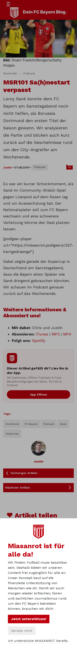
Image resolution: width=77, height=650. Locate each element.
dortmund (12, 423)
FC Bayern (31, 423)
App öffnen (38, 394)
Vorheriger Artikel (23, 473)
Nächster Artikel (17, 487)
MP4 (67, 334)
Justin (7, 167)
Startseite (10, 73)
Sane (63, 423)
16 (69, 167)
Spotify (38, 340)
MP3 (55, 334)
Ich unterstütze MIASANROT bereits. (38, 641)
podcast (48, 423)
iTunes (42, 334)
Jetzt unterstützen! (28, 619)
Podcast (29, 73)
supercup (12, 433)
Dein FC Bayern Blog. (45, 12)
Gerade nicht (21, 631)
